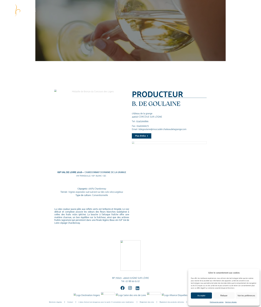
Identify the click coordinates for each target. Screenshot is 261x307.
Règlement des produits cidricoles (172, 302)
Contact (70, 302)
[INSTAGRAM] (130, 288)
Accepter (201, 295)
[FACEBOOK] (122, 288)
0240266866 (142, 121)
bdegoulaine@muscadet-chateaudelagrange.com (162, 129)
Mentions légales (231, 301)
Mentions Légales (55, 302)
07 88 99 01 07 (133, 281)
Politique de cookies (217, 301)
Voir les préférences (246, 295)
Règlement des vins (147, 302)
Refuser (223, 295)
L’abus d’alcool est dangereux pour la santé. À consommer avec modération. (106, 302)
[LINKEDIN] (137, 288)
